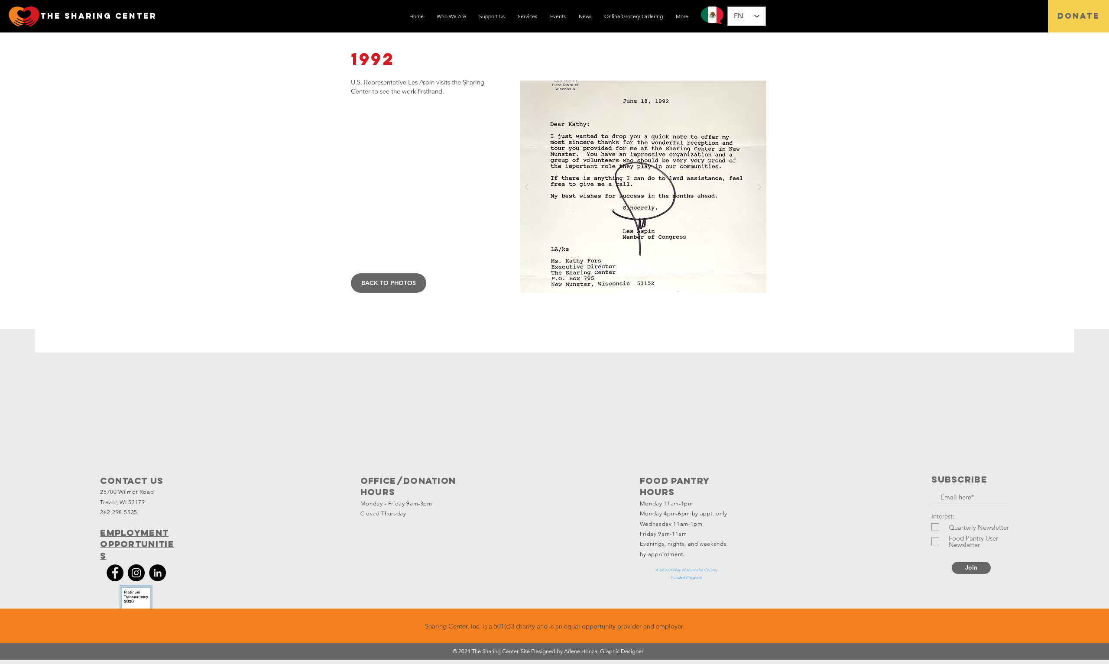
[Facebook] (115, 572)
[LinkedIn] (157, 572)
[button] (636, 187)
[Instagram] (136, 572)
